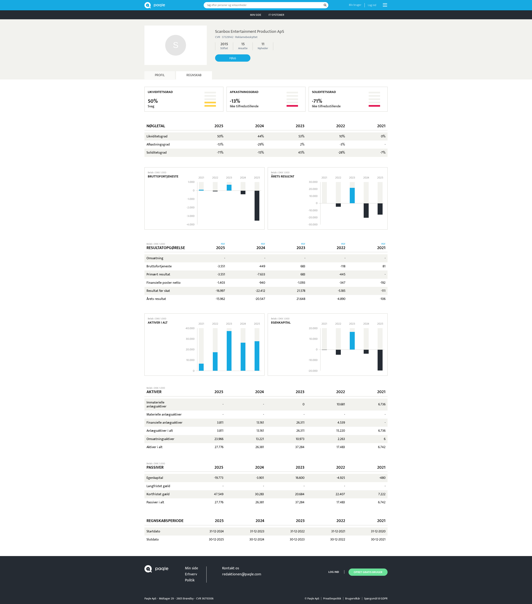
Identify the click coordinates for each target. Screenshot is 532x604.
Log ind (372, 5)
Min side (255, 14)
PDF (223, 244)
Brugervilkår (352, 598)
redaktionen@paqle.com (241, 574)
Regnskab (194, 75)
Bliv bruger (355, 5)
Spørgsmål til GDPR (376, 598)
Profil (160, 75)
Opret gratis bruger (368, 572)
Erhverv (191, 574)
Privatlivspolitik (332, 598)
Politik (190, 580)
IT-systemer (276, 14)
